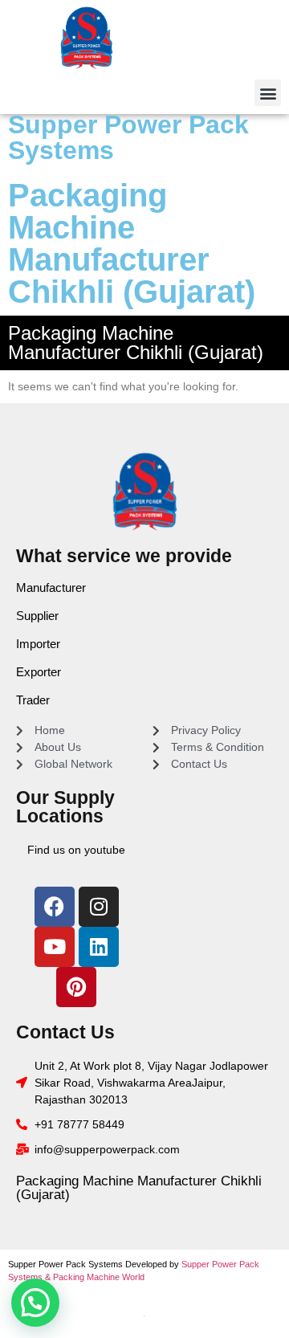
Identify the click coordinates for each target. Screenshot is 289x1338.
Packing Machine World (98, 1277)
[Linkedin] (99, 947)
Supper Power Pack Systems (128, 137)
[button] (267, 93)
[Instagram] (99, 907)
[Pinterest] (76, 987)
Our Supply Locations (65, 806)
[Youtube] (55, 947)
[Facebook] (55, 907)
